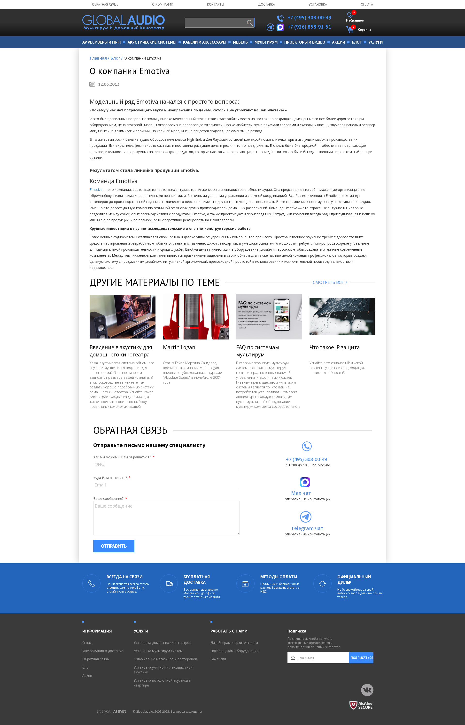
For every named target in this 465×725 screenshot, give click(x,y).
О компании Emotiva (142, 58)
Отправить (114, 546)
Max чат (301, 493)
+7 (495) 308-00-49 (309, 17)
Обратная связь (105, 4)
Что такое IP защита (335, 347)
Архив (87, 675)
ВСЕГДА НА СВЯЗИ (125, 576)
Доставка (266, 4)
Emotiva (96, 189)
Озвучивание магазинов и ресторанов (165, 659)
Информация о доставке (102, 650)
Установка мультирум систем (158, 650)
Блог (116, 58)
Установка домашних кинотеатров (162, 642)
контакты (215, 4)
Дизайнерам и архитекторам (234, 642)
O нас (87, 642)
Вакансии (218, 659)
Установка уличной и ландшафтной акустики (163, 669)
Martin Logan (179, 347)
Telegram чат (307, 528)
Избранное (355, 17)
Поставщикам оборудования (234, 650)
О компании (162, 4)
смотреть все (329, 282)
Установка (318, 4)
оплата (367, 4)
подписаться (362, 658)
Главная (99, 58)
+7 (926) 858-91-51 (309, 26)
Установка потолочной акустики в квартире (162, 682)
